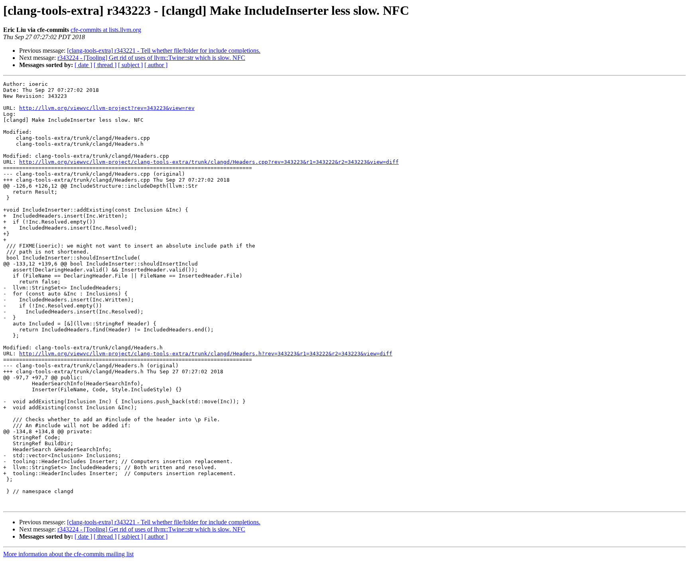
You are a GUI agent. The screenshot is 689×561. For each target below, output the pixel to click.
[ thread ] (105, 64)
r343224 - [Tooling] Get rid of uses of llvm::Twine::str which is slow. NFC (151, 57)
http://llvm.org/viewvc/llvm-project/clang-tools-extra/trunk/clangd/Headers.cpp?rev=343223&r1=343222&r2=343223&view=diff (209, 162)
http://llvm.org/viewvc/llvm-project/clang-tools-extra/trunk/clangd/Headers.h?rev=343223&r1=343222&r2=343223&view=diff (205, 354)
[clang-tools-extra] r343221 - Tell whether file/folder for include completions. (163, 50)
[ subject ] (130, 64)
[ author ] (155, 64)
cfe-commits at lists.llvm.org (106, 29)
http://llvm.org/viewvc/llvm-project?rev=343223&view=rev (107, 108)
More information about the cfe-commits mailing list (68, 554)
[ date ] (83, 64)
